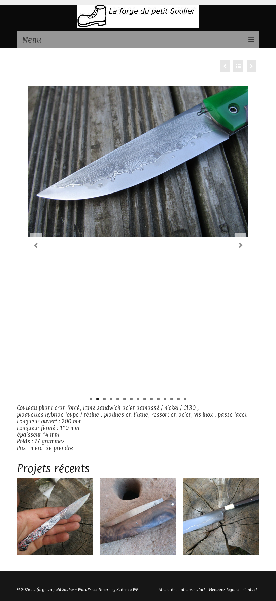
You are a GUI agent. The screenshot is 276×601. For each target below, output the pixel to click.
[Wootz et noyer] (138, 516)
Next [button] (253, 516)
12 (165, 399)
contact (84, 448)
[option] (55, 516)
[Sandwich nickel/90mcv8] (221, 516)
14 (178, 399)
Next (240, 245)
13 (171, 399)
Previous (36, 245)
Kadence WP (127, 589)
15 (185, 399)
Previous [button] (23, 516)
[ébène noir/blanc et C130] (225, 66)
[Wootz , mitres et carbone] (251, 66)
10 (151, 399)
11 (158, 399)
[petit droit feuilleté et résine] (55, 516)
